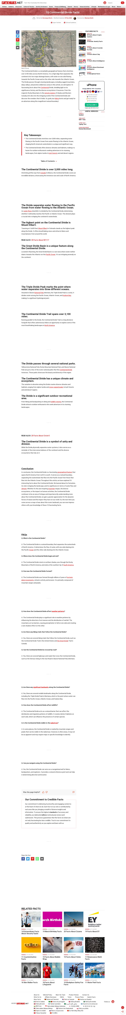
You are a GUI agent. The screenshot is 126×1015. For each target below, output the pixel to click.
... (123, 6)
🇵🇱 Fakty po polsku (82, 1008)
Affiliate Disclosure (50, 997)
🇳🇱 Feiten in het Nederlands (64, 1008)
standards (53, 812)
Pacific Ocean (50, 254)
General (70, 6)
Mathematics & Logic (104, 6)
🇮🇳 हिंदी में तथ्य (37, 1006)
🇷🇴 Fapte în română (40, 1010)
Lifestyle (93, 6)
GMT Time (82, 119)
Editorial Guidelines (71, 22)
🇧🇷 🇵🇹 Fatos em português (57, 1001)
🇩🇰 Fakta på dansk (74, 1001)
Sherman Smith (89, 18)
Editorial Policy (47, 995)
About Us (36, 995)
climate (24, 489)
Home (59, 8)
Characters (18, 6)
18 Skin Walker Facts (29, 982)
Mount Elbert (42, 228)
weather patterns (58, 611)
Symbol (81, 115)
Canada (43, 173)
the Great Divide (62, 641)
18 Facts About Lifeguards (49, 983)
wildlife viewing (56, 402)
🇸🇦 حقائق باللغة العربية (70, 1004)
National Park (39, 293)
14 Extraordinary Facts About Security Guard (30, 932)
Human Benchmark (85, 129)
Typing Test (82, 124)
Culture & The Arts (29, 6)
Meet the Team (60, 995)
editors (44, 815)
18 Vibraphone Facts (93, 74)
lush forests (53, 153)
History (76, 6)
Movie (113, 6)
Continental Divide (66, 370)
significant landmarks (41, 687)
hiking (57, 98)
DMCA (62, 997)
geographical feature (65, 472)
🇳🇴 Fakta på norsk (39, 1004)
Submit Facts (91, 997)
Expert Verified (57, 22)
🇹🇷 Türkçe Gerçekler (40, 1013)
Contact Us (85, 995)
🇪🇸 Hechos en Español (84, 999)
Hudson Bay (67, 295)
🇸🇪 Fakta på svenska (89, 1001)
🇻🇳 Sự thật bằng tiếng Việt (75, 1010)
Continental (45, 87)
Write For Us (37, 997)
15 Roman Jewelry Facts (95, 41)
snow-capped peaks (56, 387)
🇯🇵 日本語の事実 (74, 1006)
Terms (69, 997)
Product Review (74, 995)
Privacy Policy (79, 997)
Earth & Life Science (41, 6)
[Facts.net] (12, 2)
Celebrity (11, 6)
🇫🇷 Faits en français (68, 999)
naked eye (54, 723)
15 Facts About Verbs (72, 957)
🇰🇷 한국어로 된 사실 (89, 1006)
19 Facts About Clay (93, 54)
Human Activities (84, 6)
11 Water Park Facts (93, 982)
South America (68, 565)
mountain (51, 489)
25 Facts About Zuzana (73, 931)
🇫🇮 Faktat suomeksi (54, 1004)
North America (50, 325)
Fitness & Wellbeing (60, 6)
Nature (119, 6)
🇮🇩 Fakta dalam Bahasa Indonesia (55, 1006)
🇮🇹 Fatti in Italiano (39, 1001)
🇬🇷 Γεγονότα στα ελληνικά (89, 1004)
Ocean (31, 550)
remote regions (50, 93)
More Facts (37, 999)
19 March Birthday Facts (52, 931)
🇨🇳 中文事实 (53, 1013)
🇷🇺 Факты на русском (56, 1010)
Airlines (4, 6)
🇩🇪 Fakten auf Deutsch (51, 999)
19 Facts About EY (92, 931)
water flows (28, 211)
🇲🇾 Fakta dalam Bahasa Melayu (43, 1008)
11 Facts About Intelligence (96, 61)
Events (51, 6)
